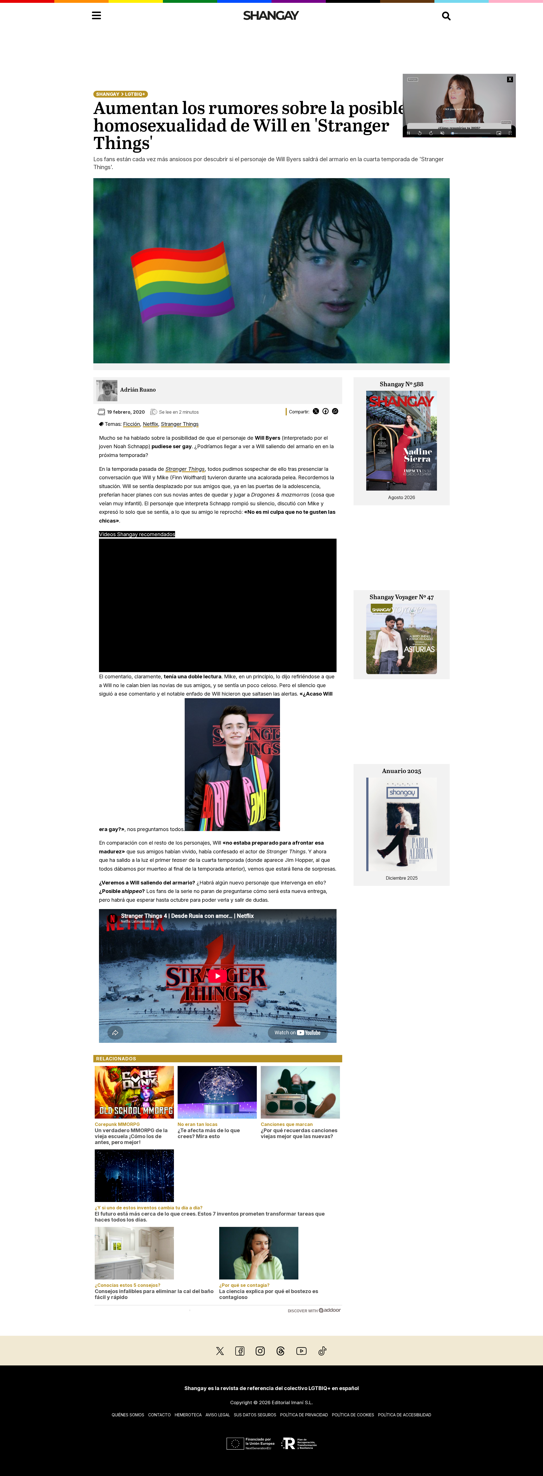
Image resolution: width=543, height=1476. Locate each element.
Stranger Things (180, 424)
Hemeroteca (188, 1414)
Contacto (159, 1414)
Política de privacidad (304, 1414)
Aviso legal (218, 1414)
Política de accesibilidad (404, 1414)
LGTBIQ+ (135, 94)
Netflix (150, 424)
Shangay (107, 94)
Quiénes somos (128, 1414)
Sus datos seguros (255, 1414)
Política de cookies (353, 1414)
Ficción (131, 424)
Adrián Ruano (138, 390)
